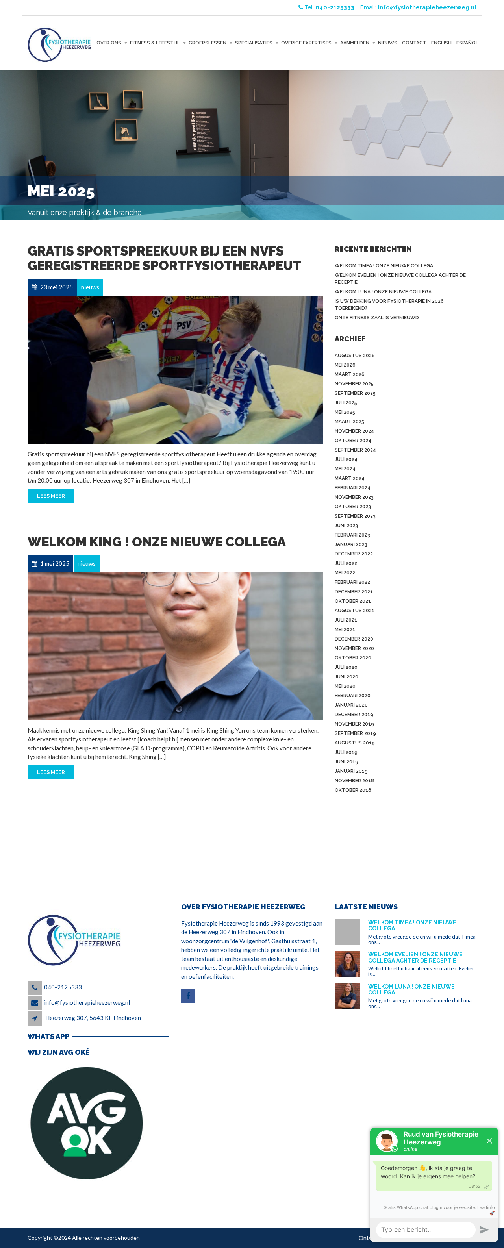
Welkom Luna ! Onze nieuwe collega (383, 291)
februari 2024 (353, 488)
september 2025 (355, 393)
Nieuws (387, 43)
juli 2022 (346, 563)
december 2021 (354, 591)
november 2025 (354, 384)
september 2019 (355, 733)
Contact (414, 43)
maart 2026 (350, 374)
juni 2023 (346, 525)
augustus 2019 (355, 743)
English (441, 43)
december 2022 (354, 554)
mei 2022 (345, 573)
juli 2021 (346, 620)
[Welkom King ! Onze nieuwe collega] (175, 646)
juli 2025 (346, 403)
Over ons (108, 43)
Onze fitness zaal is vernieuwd (377, 317)
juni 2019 (346, 762)
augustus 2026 (355, 355)
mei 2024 (345, 469)
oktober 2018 (353, 790)
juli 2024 (346, 459)
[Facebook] (188, 996)
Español (467, 43)
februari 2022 (352, 582)
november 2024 (354, 431)
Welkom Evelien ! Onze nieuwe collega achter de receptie (400, 278)
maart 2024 (350, 478)
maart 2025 (349, 421)
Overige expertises (306, 43)
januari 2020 (351, 705)
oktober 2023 (353, 506)
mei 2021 (345, 629)
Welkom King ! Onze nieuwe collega (157, 542)
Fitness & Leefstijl (155, 43)
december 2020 (354, 639)
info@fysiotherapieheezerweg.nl (87, 1002)
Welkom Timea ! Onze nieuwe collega (384, 265)
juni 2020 (346, 677)
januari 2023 (351, 544)
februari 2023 (352, 535)
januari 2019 (351, 771)
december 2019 (354, 714)
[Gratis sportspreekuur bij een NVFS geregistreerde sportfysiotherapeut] (175, 370)
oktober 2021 (353, 601)
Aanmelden (354, 43)
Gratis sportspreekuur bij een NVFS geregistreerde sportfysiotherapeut (165, 258)
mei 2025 (345, 412)
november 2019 (354, 724)
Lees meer (51, 496)
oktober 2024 (353, 440)
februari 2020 (353, 695)
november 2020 (354, 648)
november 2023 (354, 497)
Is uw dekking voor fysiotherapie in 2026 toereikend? (389, 304)
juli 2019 (346, 752)
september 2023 (355, 516)
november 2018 (354, 780)
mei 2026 (345, 365)
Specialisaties (253, 43)
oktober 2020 (353, 658)
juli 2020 (346, 667)
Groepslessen (207, 43)
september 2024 (355, 450)
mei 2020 (345, 686)
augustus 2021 (354, 610)
